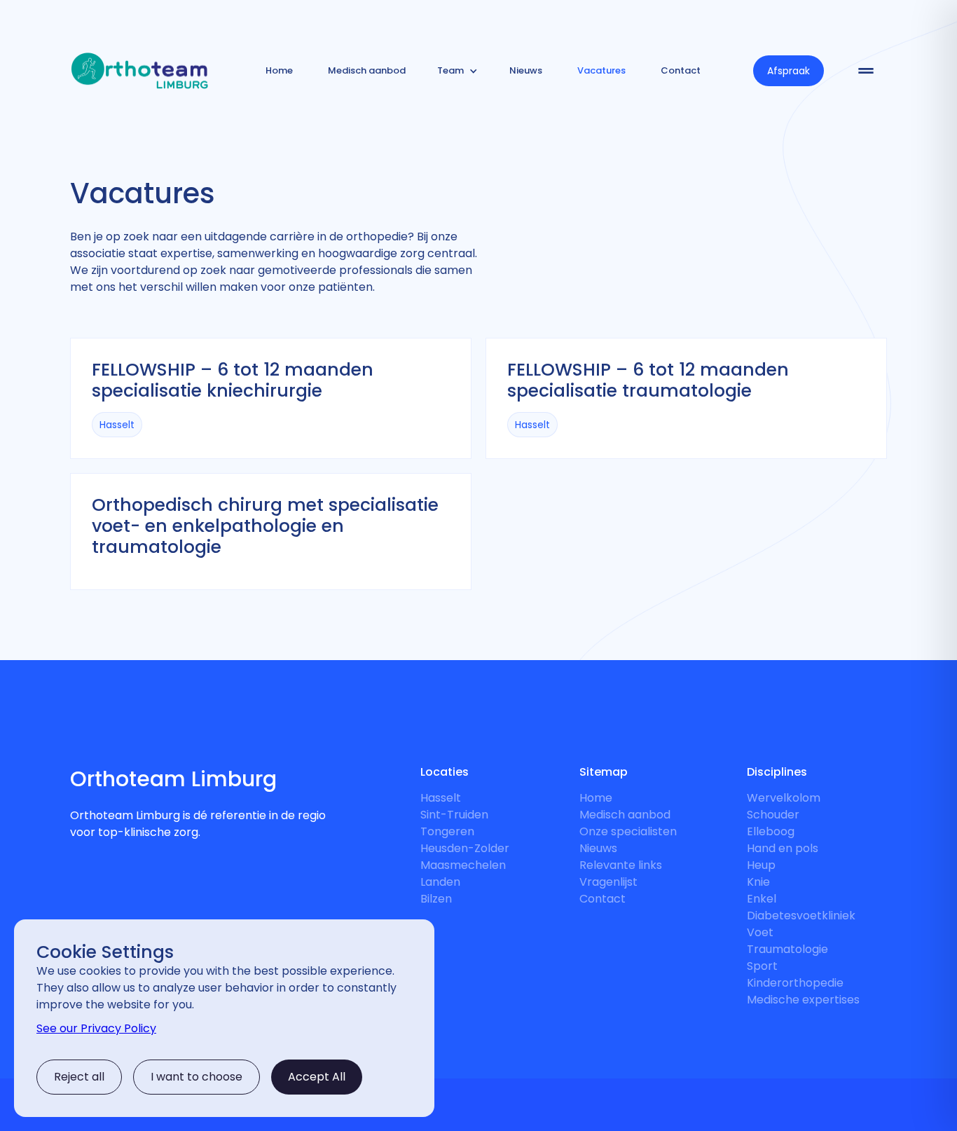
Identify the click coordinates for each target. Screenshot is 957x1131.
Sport (762, 966)
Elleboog (770, 831)
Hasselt (440, 798)
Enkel (761, 899)
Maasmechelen (463, 865)
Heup (761, 865)
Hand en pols (782, 848)
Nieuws (598, 848)
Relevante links (620, 865)
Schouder (773, 815)
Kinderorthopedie (795, 983)
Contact (602, 899)
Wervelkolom (783, 798)
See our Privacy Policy (96, 1028)
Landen (440, 882)
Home (595, 798)
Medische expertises (803, 1000)
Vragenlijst (608, 882)
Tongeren (447, 831)
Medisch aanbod (624, 815)
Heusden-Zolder (464, 848)
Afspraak (788, 71)
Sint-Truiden (454, 815)
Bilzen (436, 899)
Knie (758, 882)
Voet (760, 932)
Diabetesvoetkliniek (801, 915)
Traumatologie (787, 949)
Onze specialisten (628, 831)
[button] (457, 70)
